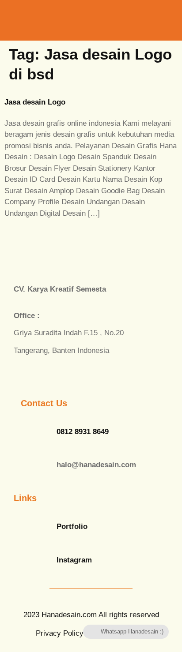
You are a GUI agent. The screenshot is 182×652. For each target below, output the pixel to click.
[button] (141, 20)
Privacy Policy (59, 633)
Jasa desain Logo (34, 102)
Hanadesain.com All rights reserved (91, 615)
